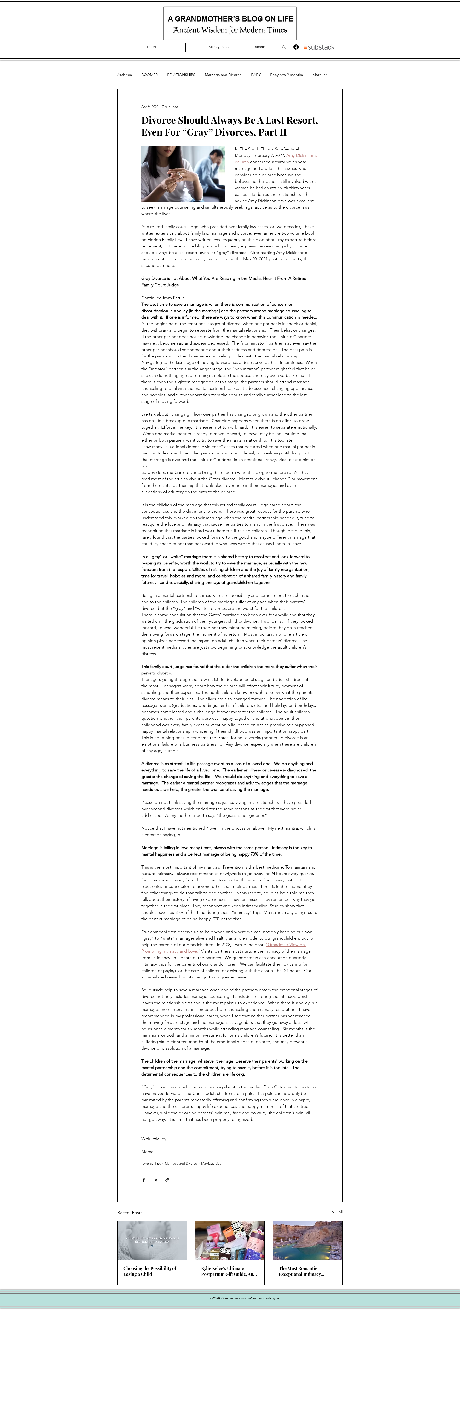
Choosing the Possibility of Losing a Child (149, 1271)
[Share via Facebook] (143, 1180)
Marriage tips (211, 1163)
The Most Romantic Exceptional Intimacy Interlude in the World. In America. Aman (304, 1271)
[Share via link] (167, 1180)
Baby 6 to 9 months (286, 74)
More (317, 74)
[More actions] (316, 106)
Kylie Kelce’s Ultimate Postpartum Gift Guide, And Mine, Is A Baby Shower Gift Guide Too (228, 1271)
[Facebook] (296, 47)
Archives (124, 74)
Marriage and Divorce (223, 74)
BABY (256, 74)
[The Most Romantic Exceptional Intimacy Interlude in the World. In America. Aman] (307, 1240)
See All (337, 1212)
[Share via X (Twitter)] (155, 1180)
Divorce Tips (151, 1163)
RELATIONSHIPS (181, 74)
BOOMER (149, 74)
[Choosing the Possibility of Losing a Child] (152, 1240)
